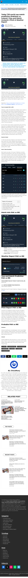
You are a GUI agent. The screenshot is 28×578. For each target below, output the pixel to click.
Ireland (17, 64)
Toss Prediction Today (7, 521)
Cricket (5, 8)
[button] (22, 2)
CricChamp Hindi (6, 518)
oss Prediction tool (7, 526)
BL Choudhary (9, 25)
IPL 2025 (11, 4)
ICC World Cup (21, 63)
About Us (5, 550)
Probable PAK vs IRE (7, 209)
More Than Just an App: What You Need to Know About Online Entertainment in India (6, 418)
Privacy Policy (6, 554)
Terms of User (6, 556)
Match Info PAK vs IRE (7, 203)
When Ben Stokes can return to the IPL (19, 401)
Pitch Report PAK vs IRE (8, 207)
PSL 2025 (17, 4)
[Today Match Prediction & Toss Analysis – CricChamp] (2, 2)
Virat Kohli (5, 536)
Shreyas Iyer (5, 543)
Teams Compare (11, 66)
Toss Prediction (20, 66)
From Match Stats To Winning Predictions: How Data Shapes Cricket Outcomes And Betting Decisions (20, 409)
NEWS (6, 4)
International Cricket (8, 64)
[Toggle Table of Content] (17, 202)
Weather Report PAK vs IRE (9, 204)
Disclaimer (5, 553)
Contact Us (5, 551)
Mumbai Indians (6, 542)
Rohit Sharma (6, 539)
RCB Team (5, 537)
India (3, 290)
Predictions (17, 65)
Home (2, 4)
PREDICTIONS (23, 4)
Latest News (5, 523)
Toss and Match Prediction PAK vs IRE (11, 206)
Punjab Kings (6, 540)
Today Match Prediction (8, 520)
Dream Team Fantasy (12, 63)
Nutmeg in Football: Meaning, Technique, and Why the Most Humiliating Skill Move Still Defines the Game (17, 443)
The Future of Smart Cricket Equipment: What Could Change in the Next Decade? (7, 402)
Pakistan (11, 65)
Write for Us (5, 558)
